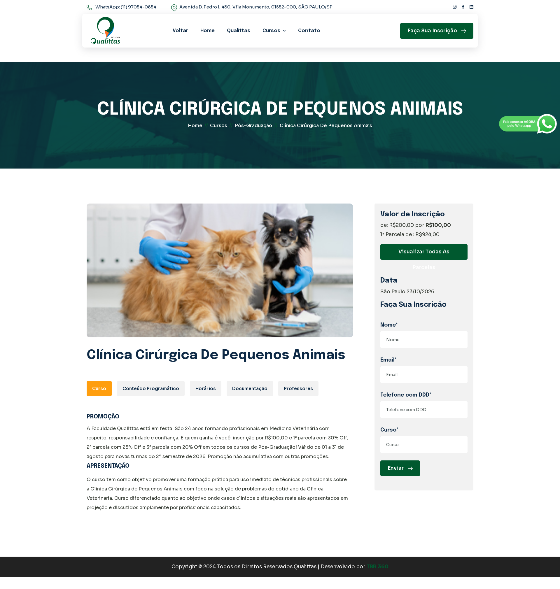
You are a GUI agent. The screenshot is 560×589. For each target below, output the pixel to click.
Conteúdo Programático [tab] (151, 388)
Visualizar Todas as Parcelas (423, 254)
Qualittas (238, 30)
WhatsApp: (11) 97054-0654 (125, 7)
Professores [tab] (298, 388)
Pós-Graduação (253, 125)
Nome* (389, 325)
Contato (309, 30)
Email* (388, 360)
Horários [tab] (205, 388)
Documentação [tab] (249, 388)
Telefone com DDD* (406, 395)
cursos (218, 125)
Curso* (389, 430)
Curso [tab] (99, 388)
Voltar (180, 30)
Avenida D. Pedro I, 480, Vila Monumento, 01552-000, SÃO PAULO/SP (255, 7)
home (195, 125)
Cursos (271, 30)
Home (207, 30)
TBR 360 (377, 567)
